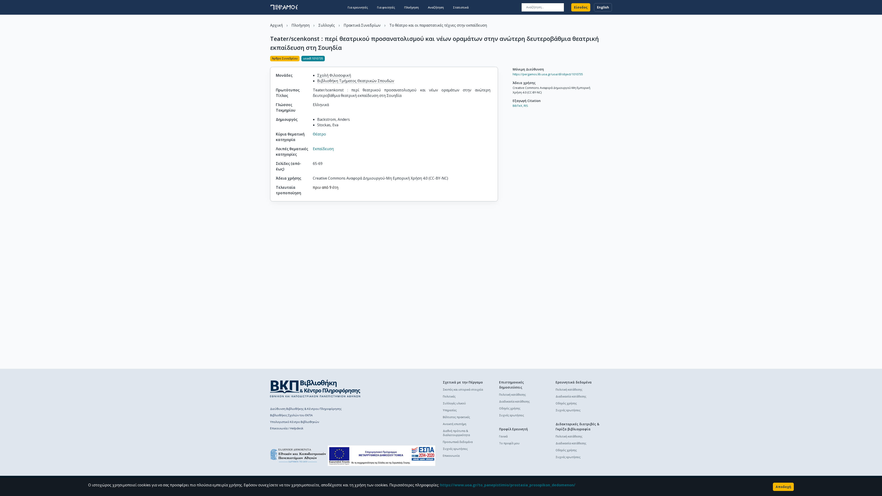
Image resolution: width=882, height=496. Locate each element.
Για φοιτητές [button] (386, 7)
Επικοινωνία (451, 456)
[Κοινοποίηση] (496, 59)
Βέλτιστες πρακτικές (456, 417)
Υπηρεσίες (450, 410)
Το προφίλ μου (509, 443)
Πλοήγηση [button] (411, 7)
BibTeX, (518, 106)
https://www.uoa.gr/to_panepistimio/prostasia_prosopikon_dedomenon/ (507, 485)
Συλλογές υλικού (454, 403)
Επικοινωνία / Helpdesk (286, 428)
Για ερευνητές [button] (358, 7)
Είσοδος (581, 7)
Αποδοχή (783, 487)
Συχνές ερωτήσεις (455, 449)
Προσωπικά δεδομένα (458, 442)
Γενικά (503, 436)
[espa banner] (381, 455)
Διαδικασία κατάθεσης (514, 401)
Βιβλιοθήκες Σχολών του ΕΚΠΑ (291, 415)
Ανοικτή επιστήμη (454, 424)
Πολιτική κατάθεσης (512, 395)
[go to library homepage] (315, 388)
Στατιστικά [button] (461, 7)
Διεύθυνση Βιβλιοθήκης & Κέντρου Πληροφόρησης (306, 409)
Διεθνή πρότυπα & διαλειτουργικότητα (456, 433)
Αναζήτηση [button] (436, 7)
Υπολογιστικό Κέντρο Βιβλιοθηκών (294, 422)
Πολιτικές (449, 396)
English (603, 7)
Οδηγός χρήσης (509, 408)
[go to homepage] (284, 7)
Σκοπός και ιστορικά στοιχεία (463, 390)
